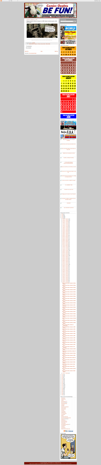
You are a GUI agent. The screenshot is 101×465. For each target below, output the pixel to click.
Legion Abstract (63, 414)
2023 (62, 216)
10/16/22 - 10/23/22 (65, 231)
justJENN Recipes (63, 412)
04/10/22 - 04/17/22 (65, 265)
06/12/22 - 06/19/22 (65, 254)
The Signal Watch (63, 423)
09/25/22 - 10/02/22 (65, 235)
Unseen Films (63, 426)
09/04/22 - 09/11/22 (65, 239)
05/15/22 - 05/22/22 (65, 259)
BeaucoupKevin (63, 401)
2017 (62, 379)
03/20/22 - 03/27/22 (65, 269)
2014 (62, 383)
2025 (62, 214)
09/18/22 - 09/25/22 (65, 236)
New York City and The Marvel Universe (66, 417)
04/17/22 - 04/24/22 (65, 264)
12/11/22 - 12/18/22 (65, 221)
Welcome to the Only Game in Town (65, 428)
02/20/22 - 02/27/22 (65, 274)
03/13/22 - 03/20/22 (65, 270)
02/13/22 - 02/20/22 (65, 275)
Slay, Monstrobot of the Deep (64, 424)
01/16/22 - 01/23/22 (65, 280)
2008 (62, 391)
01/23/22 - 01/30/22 (65, 279)
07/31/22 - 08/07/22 (65, 245)
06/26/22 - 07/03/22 (65, 251)
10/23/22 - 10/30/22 (65, 230)
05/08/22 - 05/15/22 (65, 260)
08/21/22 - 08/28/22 (65, 241)
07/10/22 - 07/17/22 (65, 249)
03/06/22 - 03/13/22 (65, 271)
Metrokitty (62, 415)
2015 (62, 382)
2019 (62, 377)
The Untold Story (63, 427)
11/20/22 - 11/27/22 (65, 225)
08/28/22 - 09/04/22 (65, 240)
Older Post (56, 51)
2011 (62, 387)
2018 (62, 378)
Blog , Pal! (63, 402)
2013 (62, 384)
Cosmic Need (62, 404)
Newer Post (26, 51)
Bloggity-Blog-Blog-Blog (64, 403)
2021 (62, 374)
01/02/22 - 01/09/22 (65, 373)
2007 (62, 392)
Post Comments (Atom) (32, 53)
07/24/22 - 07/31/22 (65, 246)
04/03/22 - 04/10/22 (65, 266)
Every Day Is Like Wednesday (65, 406)
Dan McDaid (62, 405)
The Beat (62, 400)
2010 (62, 388)
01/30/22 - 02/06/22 (65, 278)
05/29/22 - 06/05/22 (65, 256)
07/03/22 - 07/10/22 (65, 250)
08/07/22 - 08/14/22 (65, 244)
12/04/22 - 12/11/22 (65, 222)
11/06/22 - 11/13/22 (65, 227)
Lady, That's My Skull (63, 413)
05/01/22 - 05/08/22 (65, 261)
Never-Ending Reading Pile (64, 416)
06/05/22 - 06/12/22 (65, 255)
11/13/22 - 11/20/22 (65, 226)
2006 (62, 393)
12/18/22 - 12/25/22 (65, 220)
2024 (62, 215)
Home (41, 51)
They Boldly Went (63, 425)
